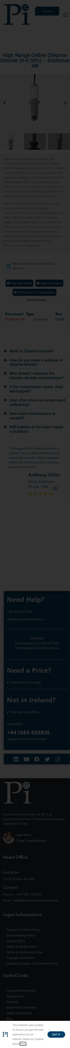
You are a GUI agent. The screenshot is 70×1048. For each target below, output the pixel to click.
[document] (35, 524)
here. (23, 1043)
